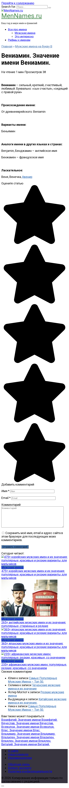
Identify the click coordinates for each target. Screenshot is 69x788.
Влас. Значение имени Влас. (20, 730)
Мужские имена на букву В (33, 46)
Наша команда (18, 754)
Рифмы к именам (19, 40)
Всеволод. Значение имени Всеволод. (27, 726)
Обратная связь (19, 764)
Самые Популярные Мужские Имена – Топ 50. (32, 679)
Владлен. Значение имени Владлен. (26, 741)
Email (6, 498)
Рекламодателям (20, 758)
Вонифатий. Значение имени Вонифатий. (29, 719)
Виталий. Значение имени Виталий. (25, 744)
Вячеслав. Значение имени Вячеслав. (27, 723)
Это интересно (24, 36)
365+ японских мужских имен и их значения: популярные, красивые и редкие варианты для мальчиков (34, 647)
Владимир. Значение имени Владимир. (28, 734)
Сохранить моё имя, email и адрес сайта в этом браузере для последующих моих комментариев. (32, 536)
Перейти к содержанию (17, 3)
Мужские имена (25, 33)
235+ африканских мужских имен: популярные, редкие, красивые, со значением (34, 666)
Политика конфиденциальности (30, 771)
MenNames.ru (21, 16)
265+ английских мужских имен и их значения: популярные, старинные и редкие (33, 624)
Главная (6, 46)
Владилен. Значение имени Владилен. (27, 737)
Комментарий (11, 504)
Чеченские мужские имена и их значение (34, 686)
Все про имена (17, 29)
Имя (5, 491)
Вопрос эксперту (19, 768)
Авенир (27, 177)
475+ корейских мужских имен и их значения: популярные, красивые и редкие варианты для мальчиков (34, 574)
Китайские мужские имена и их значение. (37, 700)
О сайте (13, 751)
